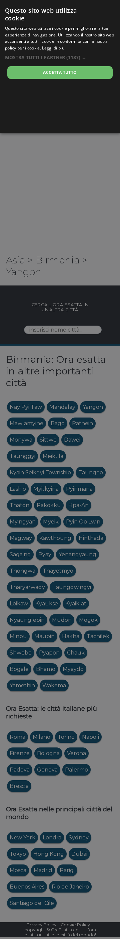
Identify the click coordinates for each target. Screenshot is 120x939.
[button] (60, 57)
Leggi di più (53, 48)
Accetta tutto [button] (60, 72)
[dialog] (60, 66)
